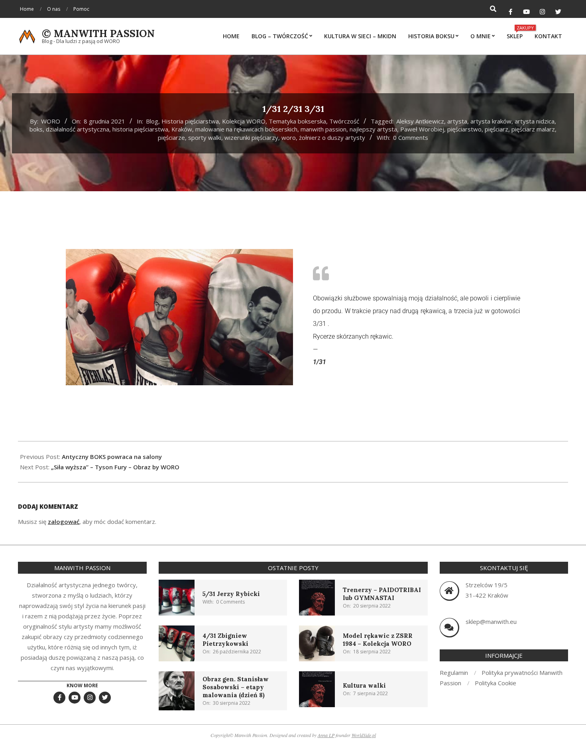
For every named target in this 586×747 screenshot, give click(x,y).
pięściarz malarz (533, 129)
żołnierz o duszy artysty (332, 137)
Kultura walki (364, 685)
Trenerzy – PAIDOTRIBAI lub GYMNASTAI (382, 594)
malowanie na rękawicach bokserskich (246, 129)
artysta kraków (490, 121)
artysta (457, 121)
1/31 (319, 362)
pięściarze (171, 137)
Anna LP (326, 735)
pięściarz (496, 129)
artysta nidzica (535, 121)
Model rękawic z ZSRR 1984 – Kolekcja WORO (378, 639)
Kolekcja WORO (243, 121)
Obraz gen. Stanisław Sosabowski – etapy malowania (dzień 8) (236, 687)
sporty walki (204, 137)
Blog (152, 121)
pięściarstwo (464, 129)
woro (288, 137)
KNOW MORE (82, 685)
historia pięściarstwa (140, 129)
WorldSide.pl (364, 735)
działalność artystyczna (77, 129)
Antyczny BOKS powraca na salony (112, 457)
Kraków (181, 129)
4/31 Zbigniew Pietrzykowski (225, 639)
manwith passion (323, 129)
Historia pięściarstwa (190, 121)
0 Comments (410, 137)
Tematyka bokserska (297, 121)
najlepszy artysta (373, 129)
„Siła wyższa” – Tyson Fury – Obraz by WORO (115, 467)
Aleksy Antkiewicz (420, 121)
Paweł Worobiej (422, 129)
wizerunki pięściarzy (251, 137)
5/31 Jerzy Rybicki (231, 594)
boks (36, 129)
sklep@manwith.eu (491, 621)
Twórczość (344, 121)
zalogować (63, 521)
